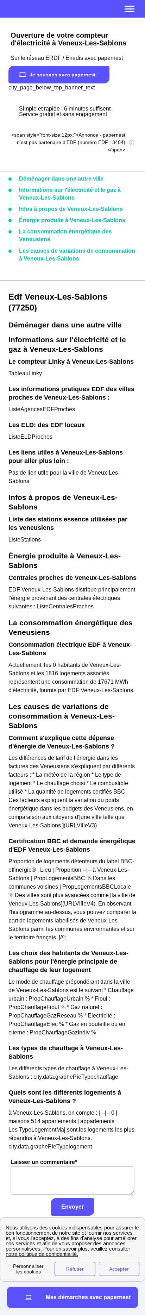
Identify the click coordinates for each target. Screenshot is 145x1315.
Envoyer (72, 1207)
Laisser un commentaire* (44, 1162)
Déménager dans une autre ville (61, 179)
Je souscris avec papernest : (64, 74)
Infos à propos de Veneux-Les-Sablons (71, 209)
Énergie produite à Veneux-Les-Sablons (72, 220)
